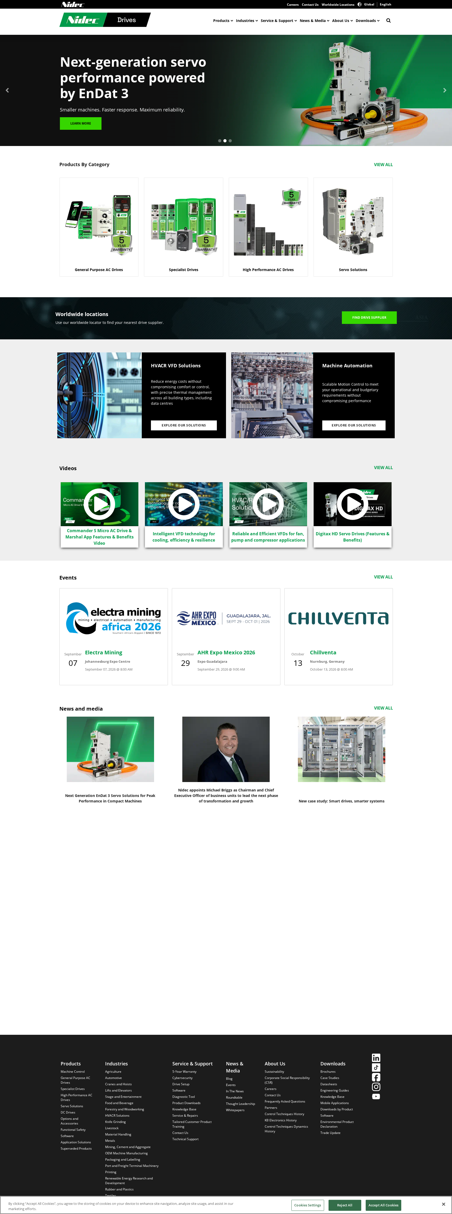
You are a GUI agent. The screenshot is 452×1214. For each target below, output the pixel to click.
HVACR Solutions (117, 1115)
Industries (245, 20)
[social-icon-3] (376, 1078)
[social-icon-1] (376, 1058)
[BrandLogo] (105, 20)
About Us (340, 20)
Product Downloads (186, 1103)
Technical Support (185, 1139)
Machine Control (73, 1071)
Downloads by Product (336, 1109)
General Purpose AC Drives (75, 1080)
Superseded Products (76, 1148)
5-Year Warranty (184, 1071)
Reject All (344, 1205)
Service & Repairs (185, 1115)
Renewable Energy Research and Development (129, 1180)
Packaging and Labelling (122, 1159)
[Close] (443, 1204)
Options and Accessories (69, 1121)
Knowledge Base (184, 1109)
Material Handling (118, 1134)
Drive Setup (180, 1084)
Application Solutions (76, 1142)
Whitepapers (235, 1110)
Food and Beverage (119, 1103)
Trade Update (330, 1133)
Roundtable (234, 1097)
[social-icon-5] (376, 1097)
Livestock (111, 1128)
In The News (235, 1091)
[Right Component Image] (272, 395)
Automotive (113, 1078)
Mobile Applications (334, 1103)
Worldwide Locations (338, 4)
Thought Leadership (240, 1103)
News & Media (313, 20)
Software (67, 1136)
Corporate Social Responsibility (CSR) (287, 1080)
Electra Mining (103, 652)
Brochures (328, 1071)
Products (221, 20)
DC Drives (68, 1112)
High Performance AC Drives (76, 1097)
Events (231, 1085)
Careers (293, 4)
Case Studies (329, 1078)
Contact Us (310, 4)
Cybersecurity (182, 1078)
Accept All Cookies (383, 1205)
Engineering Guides (334, 1090)
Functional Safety (73, 1129)
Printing (110, 1172)
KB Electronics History (281, 1120)
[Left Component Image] (99, 395)
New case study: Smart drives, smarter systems (342, 801)
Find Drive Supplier (369, 317)
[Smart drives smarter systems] (342, 749)
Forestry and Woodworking (124, 1109)
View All (383, 164)
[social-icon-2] (376, 1068)
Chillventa (323, 652)
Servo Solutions (72, 1106)
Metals (110, 1140)
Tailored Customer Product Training (192, 1124)
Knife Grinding (115, 1122)
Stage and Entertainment (123, 1096)
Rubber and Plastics (119, 1189)
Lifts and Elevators (118, 1090)
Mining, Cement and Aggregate (128, 1147)
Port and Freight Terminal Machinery (132, 1166)
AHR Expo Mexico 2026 (226, 652)
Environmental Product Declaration (337, 1124)
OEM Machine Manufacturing (126, 1153)
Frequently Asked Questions (285, 1101)
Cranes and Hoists (118, 1084)
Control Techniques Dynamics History (286, 1128)
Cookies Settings (307, 1205)
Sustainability (274, 1071)
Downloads (366, 20)
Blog (229, 1078)
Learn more (80, 123)
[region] (226, 1205)
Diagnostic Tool (183, 1096)
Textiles (110, 1195)
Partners (271, 1107)
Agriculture (113, 1071)
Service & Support (277, 20)
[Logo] (73, 4)
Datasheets (328, 1084)
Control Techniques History (284, 1114)
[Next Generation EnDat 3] (110, 749)
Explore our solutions (184, 425)
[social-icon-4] (376, 1087)
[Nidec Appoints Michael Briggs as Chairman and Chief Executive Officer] (226, 749)
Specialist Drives (73, 1089)
